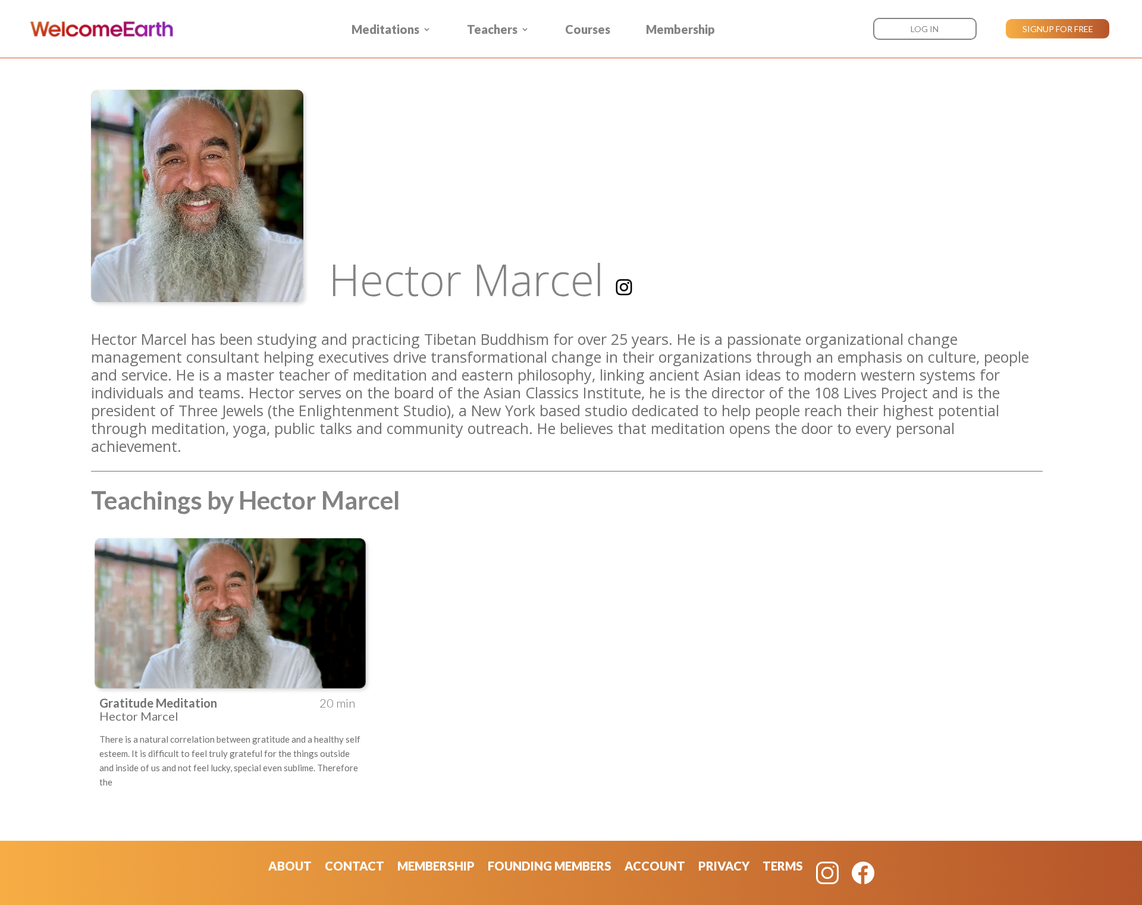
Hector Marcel (466, 279)
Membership (680, 29)
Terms (783, 867)
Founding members (549, 867)
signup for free (1057, 29)
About (290, 867)
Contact (354, 867)
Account (655, 867)
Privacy (723, 867)
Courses (587, 29)
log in (925, 29)
